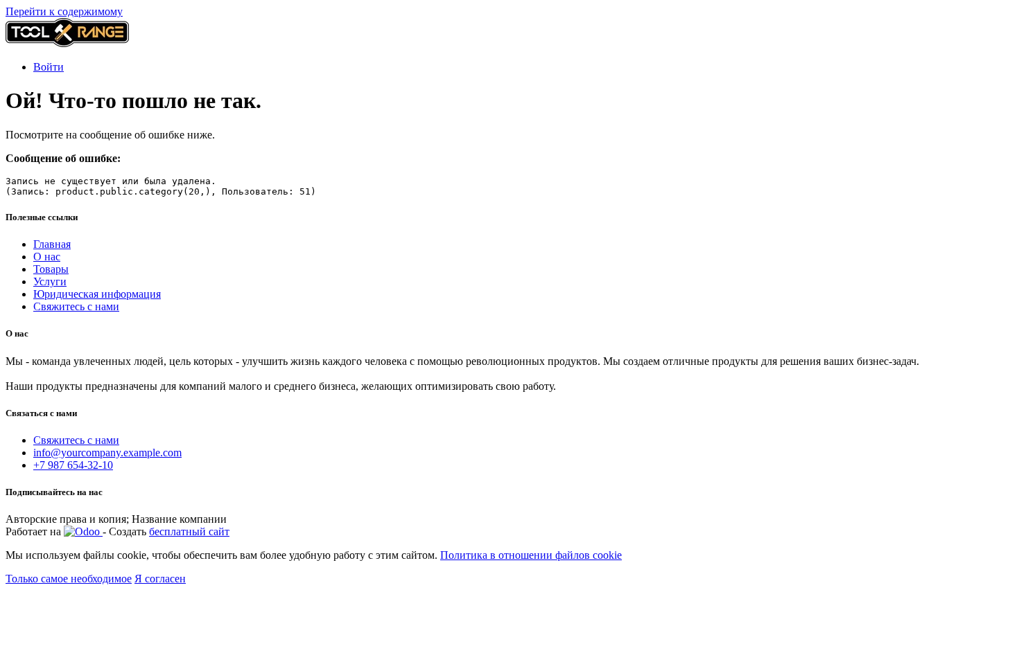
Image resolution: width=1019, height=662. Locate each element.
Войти (48, 67)
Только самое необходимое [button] (69, 578)
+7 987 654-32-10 (73, 465)
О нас (46, 256)
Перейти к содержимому (64, 11)
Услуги (50, 281)
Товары (51, 269)
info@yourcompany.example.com (107, 452)
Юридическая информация (97, 294)
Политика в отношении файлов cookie (531, 555)
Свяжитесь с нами (76, 306)
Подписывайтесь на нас (54, 492)
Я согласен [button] (160, 578)
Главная (52, 244)
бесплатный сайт (189, 531)
